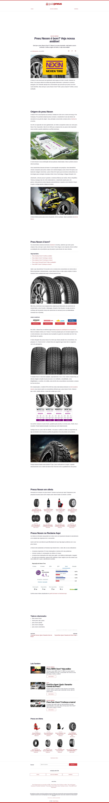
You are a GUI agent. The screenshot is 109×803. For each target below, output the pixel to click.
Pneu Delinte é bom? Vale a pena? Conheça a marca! (57, 785)
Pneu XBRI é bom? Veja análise (58, 669)
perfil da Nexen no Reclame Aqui (58, 593)
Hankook (73, 119)
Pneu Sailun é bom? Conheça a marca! (42, 258)
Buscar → (73, 764)
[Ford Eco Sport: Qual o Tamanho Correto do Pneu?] (38, 685)
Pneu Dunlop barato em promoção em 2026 (41, 784)
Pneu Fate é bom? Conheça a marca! (60, 702)
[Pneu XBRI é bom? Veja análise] (38, 670)
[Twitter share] (72, 50)
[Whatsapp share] (75, 50)
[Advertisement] (54, 25)
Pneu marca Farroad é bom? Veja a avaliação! (44, 262)
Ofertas (76, 8)
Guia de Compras (54, 8)
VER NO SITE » (36, 323)
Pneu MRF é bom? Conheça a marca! (41, 264)
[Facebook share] (68, 50)
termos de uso (50, 797)
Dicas (32, 8)
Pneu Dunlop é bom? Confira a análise (42, 256)
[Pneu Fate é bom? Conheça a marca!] (38, 703)
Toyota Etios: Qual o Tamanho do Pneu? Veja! (65, 635)
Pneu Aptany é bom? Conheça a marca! (42, 260)
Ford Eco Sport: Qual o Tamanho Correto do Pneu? (59, 685)
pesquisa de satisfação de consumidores (65, 329)
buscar (32, 764)
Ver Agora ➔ (51, 676)
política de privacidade (56, 797)
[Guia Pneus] (54, 4)
